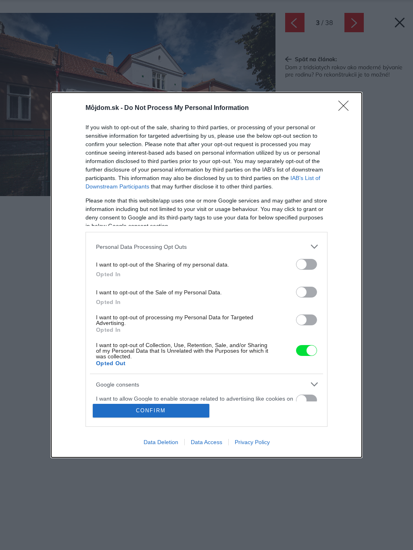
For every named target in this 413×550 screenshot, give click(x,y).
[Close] (346, 108)
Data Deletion (161, 442)
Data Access (206, 442)
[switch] (306, 264)
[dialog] (206, 275)
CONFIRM (151, 410)
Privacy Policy (252, 442)
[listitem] (206, 246)
